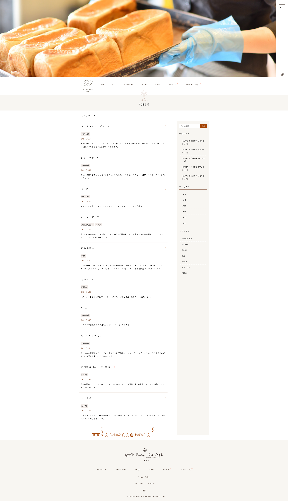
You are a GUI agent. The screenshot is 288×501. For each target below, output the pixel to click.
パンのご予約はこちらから (144, 483)
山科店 (84, 374)
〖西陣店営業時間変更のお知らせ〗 (193, 159)
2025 (184, 200)
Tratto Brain (160, 496)
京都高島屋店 (87, 224)
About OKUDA (106, 84)
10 (115, 435)
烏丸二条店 (186, 267)
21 (127, 435)
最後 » (153, 429)
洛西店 (98, 224)
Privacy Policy (144, 477)
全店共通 (85, 134)
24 (140, 435)
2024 (184, 206)
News (157, 84)
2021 (184, 223)
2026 (184, 194)
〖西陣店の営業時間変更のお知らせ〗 (193, 142)
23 (136, 435)
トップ (82, 116)
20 (123, 435)
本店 (83, 256)
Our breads (127, 84)
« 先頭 (102, 429)
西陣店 (84, 287)
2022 (184, 217)
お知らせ (91, 116)
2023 (184, 211)
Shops (144, 84)
